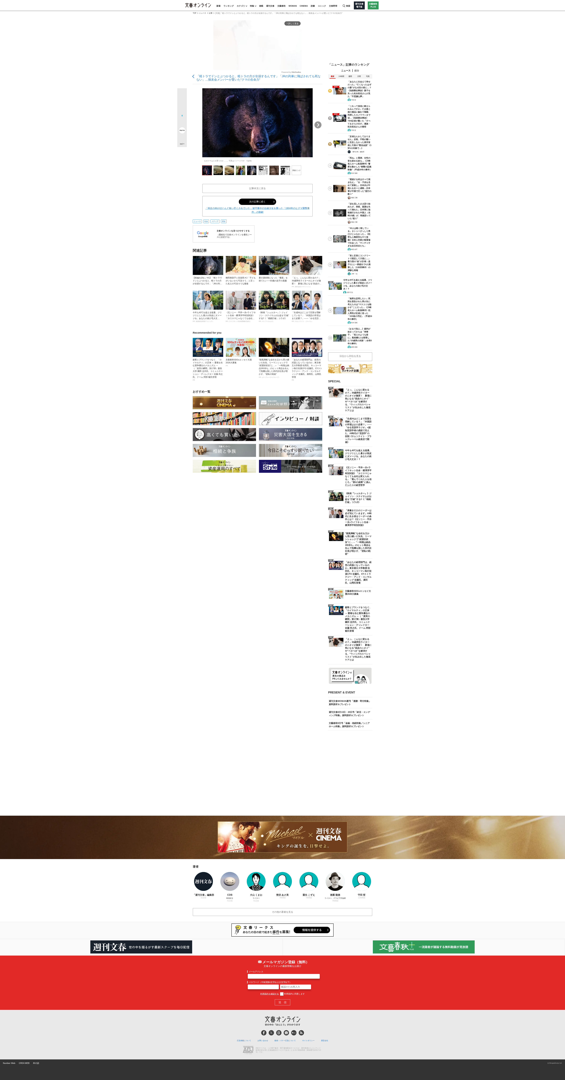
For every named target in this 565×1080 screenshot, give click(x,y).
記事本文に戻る (257, 188)
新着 (218, 6)
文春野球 (333, 6)
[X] (271, 1032)
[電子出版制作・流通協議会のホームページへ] (248, 1050)
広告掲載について (244, 1041)
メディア (214, 221)
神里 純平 (354, 249)
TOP (194, 13)
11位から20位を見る (350, 356)
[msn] (293, 1032)
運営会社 (324, 1041)
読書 (313, 6)
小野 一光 (354, 274)
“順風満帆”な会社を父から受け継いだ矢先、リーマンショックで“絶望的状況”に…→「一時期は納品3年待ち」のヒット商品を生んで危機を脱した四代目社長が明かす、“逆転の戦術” (274, 368)
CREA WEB (24, 1063)
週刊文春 (270, 6)
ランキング (228, 6)
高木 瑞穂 (354, 173)
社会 (206, 221)
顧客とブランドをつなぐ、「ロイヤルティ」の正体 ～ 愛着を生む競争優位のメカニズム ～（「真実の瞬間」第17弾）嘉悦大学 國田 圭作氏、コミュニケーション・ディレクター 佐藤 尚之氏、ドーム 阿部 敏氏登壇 (208, 369)
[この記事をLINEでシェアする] (182, 122)
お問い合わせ (262, 1041)
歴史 (224, 221)
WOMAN (293, 6)
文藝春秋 (281, 6)
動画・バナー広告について (285, 1041)
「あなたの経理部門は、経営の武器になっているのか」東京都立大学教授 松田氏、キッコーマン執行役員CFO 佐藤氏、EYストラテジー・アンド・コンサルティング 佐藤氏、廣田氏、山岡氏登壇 (307, 369)
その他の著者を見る (282, 912)
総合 (356, 70)
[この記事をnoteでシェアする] (182, 131)
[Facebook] (263, 1032)
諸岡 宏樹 (354, 347)
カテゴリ (241, 6)
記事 (210, 13)
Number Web (9, 1063)
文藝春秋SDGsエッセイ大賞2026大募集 (239, 362)
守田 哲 (353, 100)
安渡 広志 (350, 292)
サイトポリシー (308, 1041)
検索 (348, 6)
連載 (261, 6)
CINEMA (304, 6)
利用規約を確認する (269, 994)
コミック (322, 6)
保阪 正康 (354, 197)
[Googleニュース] (286, 1032)
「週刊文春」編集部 (357, 152)
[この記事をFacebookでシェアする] (182, 103)
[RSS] (301, 1032)
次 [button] (317, 124)
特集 (252, 6)
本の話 (36, 1063)
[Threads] (278, 1032)
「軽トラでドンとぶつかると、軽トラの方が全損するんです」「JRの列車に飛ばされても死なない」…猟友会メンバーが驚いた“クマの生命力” (258, 78)
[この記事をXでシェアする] (182, 94)
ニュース (202, 13)
